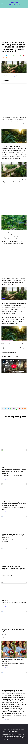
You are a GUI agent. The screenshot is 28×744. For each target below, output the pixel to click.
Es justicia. (4, 600)
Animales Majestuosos (14, 3)
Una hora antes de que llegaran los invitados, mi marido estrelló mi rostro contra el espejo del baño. (13, 503)
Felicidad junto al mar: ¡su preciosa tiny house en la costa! (12, 630)
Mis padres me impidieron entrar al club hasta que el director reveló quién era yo (12, 535)
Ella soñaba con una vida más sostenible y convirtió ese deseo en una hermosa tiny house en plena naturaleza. (13, 569)
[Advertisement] (14, 26)
